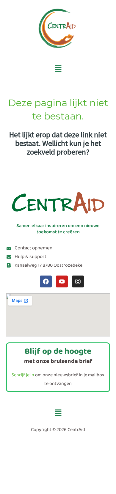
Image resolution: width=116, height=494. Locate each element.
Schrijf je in (23, 375)
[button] (58, 68)
